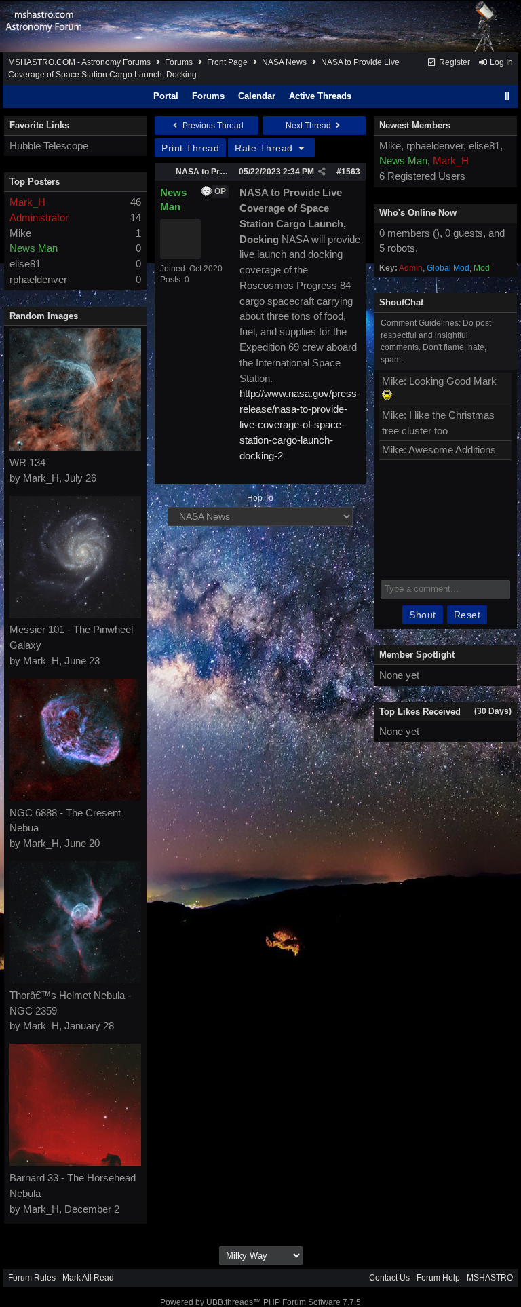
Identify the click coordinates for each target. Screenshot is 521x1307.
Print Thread (190, 148)
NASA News (284, 62)
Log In (500, 62)
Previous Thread (212, 125)
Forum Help (438, 1278)
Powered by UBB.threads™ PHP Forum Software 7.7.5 (260, 1302)
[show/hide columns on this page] (507, 96)
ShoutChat (401, 302)
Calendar (256, 96)
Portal (165, 96)
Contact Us (389, 1278)
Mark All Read (88, 1278)
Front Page (227, 62)
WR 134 (27, 462)
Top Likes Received (420, 711)
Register (453, 62)
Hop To (260, 498)
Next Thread (309, 125)
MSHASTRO (490, 1278)
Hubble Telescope (48, 145)
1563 (350, 171)
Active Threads (320, 96)
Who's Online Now (418, 213)
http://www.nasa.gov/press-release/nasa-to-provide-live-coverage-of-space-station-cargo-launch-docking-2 (299, 424)
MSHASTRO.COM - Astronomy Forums (79, 62)
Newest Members (414, 125)
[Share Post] (322, 172)
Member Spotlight (417, 654)
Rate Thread (265, 148)
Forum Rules (32, 1278)
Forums (179, 62)
